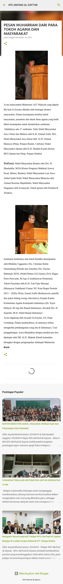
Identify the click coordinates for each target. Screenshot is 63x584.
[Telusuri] (59, 5)
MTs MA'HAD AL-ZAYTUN (23, 5)
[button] (5, 44)
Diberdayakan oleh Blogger (33, 573)
